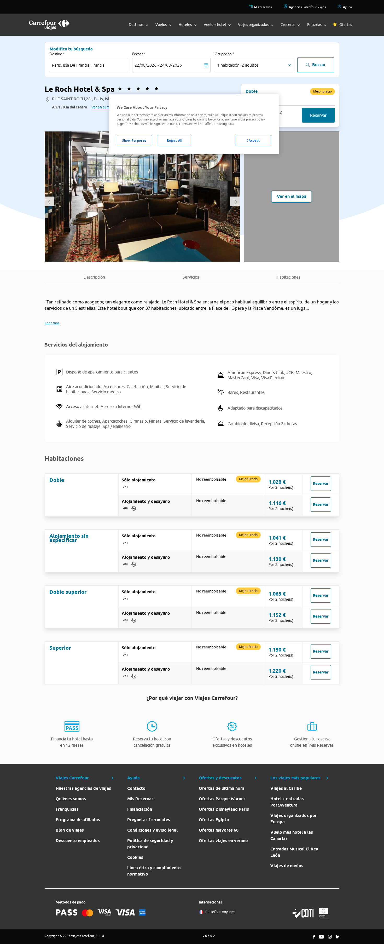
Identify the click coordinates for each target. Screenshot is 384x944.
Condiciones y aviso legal (152, 830)
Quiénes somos (71, 798)
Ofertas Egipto (214, 819)
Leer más (52, 323)
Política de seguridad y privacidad (150, 843)
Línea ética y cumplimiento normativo (154, 871)
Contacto (136, 788)
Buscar (319, 64)
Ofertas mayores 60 (218, 830)
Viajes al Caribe (286, 788)
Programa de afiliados (78, 819)
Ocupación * (224, 54)
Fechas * (139, 54)
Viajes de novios (286, 865)
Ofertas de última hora (222, 788)
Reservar (318, 115)
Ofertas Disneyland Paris (224, 809)
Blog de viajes (70, 830)
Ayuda (347, 7)
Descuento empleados (78, 840)
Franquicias (67, 809)
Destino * (57, 54)
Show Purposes (134, 140)
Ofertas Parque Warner (222, 798)
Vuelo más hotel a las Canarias (291, 835)
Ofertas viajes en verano (223, 840)
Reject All (174, 140)
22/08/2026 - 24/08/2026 (158, 65)
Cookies (135, 857)
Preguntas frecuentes (148, 819)
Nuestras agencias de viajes (83, 788)
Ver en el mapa (103, 107)
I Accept (253, 140)
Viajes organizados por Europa (293, 818)
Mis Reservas (140, 798)
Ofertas (345, 24)
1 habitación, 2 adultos (238, 65)
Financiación (139, 809)
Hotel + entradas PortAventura (287, 802)
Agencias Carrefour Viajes (307, 7)
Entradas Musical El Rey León (294, 852)
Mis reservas (263, 7)
